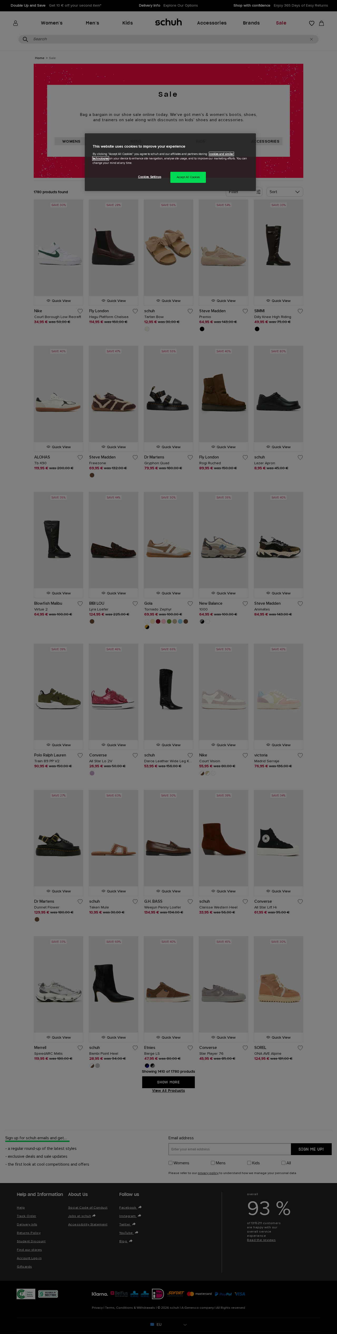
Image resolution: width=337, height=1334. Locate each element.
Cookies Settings (149, 177)
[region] (170, 162)
